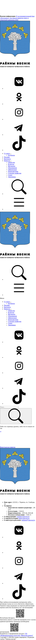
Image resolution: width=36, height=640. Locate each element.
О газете (7, 153)
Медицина (11, 166)
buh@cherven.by (24, 518)
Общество (11, 162)
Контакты (7, 159)
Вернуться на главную (7, 447)
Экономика (12, 177)
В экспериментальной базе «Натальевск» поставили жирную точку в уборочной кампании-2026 (17, 18)
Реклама (7, 157)
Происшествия (13, 171)
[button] (19, 194)
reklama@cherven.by (28, 520)
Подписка (11, 155)
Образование (12, 168)
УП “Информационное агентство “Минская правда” (16, 634)
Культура (11, 164)
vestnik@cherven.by (23, 516)
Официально (12, 169)
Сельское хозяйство (14, 173)
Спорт (10, 175)
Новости (7, 160)
